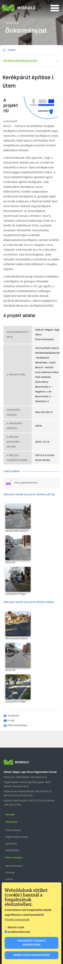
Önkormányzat (13, 830)
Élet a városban (14, 857)
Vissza (11, 50)
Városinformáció (14, 866)
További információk (17, 920)
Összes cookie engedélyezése (31, 955)
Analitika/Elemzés (19, 931)
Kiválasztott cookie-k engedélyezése (31, 942)
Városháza (11, 822)
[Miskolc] (25, 8)
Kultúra (9, 879)
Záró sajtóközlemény (26, 482)
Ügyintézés (11, 843)
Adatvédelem (12, 850)
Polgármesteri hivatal (16, 837)
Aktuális (10, 814)
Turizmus (10, 872)
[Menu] (55, 8)
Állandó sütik (16, 927)
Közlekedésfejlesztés (20, 61)
